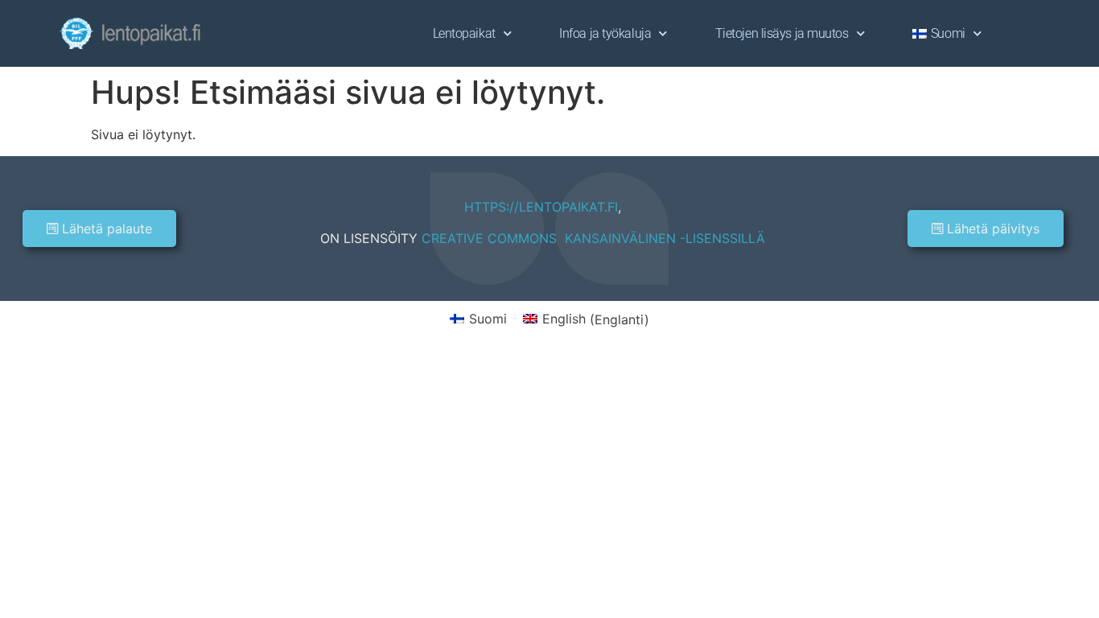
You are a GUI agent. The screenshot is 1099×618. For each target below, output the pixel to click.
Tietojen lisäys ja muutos (782, 33)
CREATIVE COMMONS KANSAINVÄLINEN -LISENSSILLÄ (593, 238)
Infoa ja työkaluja (605, 33)
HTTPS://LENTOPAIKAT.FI (541, 207)
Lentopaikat (464, 33)
